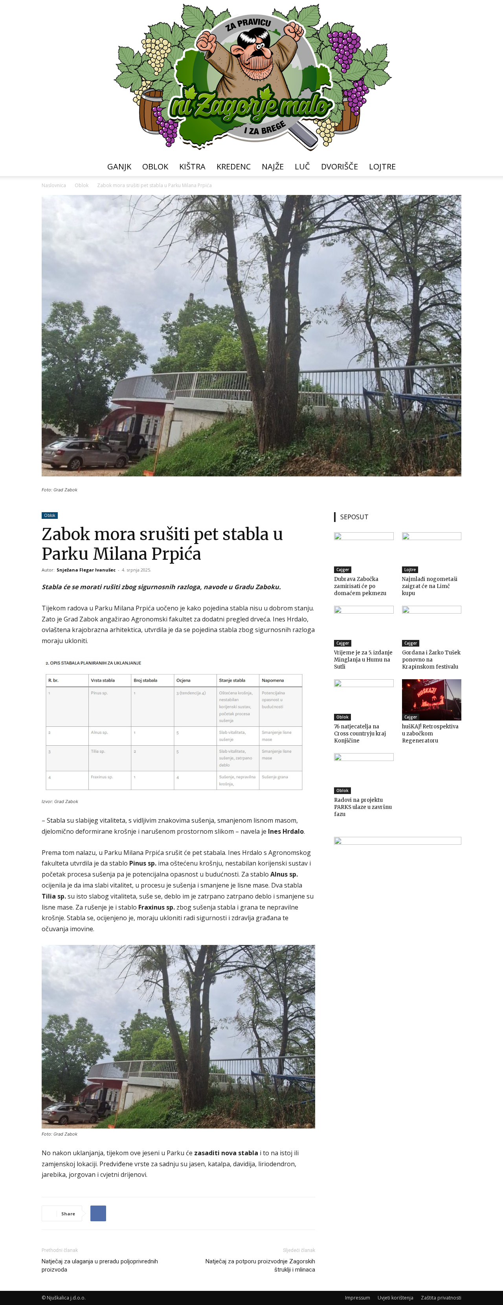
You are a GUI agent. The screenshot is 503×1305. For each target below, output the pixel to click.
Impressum (357, 1297)
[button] (451, 167)
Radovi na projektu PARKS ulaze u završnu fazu (363, 807)
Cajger (342, 569)
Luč (302, 166)
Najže (273, 166)
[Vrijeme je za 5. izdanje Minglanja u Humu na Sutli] (364, 626)
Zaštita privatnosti (441, 1297)
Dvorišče (339, 166)
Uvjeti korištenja (395, 1297)
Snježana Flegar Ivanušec (86, 570)
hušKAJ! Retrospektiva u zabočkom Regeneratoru (430, 733)
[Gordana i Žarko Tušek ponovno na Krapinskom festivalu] (432, 626)
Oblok (155, 166)
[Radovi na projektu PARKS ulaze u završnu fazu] (364, 773)
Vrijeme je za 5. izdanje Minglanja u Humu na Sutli (363, 659)
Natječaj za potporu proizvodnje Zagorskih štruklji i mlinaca (260, 1265)
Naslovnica (54, 185)
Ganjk (119, 166)
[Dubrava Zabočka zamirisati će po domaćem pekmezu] (364, 552)
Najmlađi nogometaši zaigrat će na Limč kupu (429, 586)
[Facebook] (98, 1213)
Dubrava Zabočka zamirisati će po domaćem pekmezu (360, 586)
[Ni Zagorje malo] (251, 78)
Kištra (192, 166)
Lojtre (382, 166)
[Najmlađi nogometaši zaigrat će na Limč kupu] (432, 552)
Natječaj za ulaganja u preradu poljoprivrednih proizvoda (100, 1265)
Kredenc (234, 166)
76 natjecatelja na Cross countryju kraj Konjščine (360, 733)
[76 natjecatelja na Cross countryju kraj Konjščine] (364, 699)
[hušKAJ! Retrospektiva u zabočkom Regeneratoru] (432, 699)
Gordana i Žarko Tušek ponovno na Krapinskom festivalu (431, 659)
